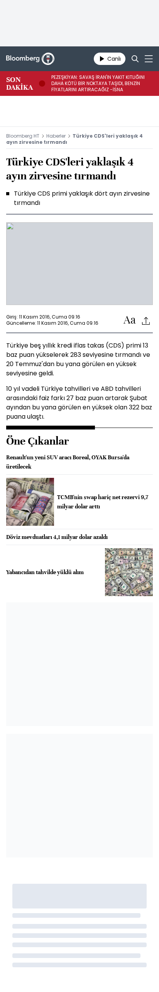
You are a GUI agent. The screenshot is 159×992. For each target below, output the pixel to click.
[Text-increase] (129, 320)
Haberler (56, 136)
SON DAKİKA (19, 83)
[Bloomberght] (30, 59)
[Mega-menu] (149, 58)
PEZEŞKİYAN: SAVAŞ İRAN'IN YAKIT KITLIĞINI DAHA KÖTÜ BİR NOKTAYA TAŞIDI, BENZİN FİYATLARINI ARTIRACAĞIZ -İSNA (98, 83)
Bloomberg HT (22, 136)
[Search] (135, 58)
